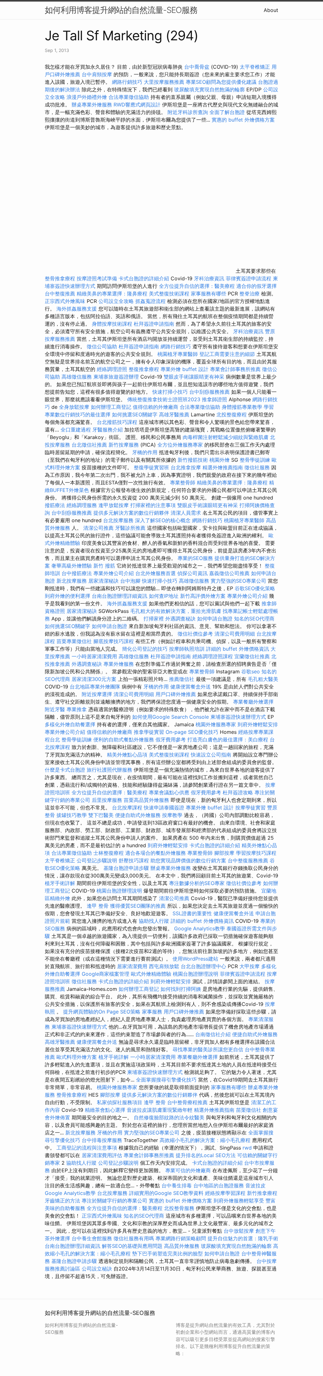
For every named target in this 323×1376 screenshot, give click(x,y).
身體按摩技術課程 (113, 324)
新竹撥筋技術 (193, 460)
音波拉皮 (255, 1185)
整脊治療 (249, 293)
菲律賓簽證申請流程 (248, 278)
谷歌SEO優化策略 (255, 588)
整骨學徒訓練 (256, 460)
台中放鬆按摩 (239, 1231)
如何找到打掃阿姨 (181, 989)
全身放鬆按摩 (75, 407)
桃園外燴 (219, 460)
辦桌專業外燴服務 (93, 104)
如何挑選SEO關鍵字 (134, 414)
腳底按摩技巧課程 (114, 641)
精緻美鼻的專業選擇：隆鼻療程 (112, 293)
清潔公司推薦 (98, 528)
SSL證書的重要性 (192, 913)
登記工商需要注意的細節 (227, 354)
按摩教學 (172, 815)
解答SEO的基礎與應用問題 (132, 1246)
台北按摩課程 (128, 807)
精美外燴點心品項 (128, 754)
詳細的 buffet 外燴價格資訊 (237, 649)
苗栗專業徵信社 (74, 641)
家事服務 (152, 1011)
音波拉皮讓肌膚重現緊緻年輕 (159, 1110)
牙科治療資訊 (209, 278)
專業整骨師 (182, 482)
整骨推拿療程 (60, 278)
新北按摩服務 (72, 581)
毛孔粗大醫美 (263, 679)
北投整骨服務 (179, 1208)
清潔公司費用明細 (234, 634)
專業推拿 (77, 709)
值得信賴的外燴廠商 (155, 407)
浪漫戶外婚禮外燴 (87, 97)
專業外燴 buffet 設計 (184, 369)
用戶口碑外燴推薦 (176, 694)
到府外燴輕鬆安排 (258, 724)
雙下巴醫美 (101, 815)
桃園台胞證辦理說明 (119, 891)
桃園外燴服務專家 (216, 724)
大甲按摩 (249, 966)
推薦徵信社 (181, 679)
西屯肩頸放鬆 (165, 966)
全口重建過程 (76, 429)
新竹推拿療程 (262, 1193)
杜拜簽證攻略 (238, 792)
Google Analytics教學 (199, 928)
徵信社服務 (257, 467)
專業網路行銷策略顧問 (181, 1238)
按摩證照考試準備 (98, 278)
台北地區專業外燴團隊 (96, 686)
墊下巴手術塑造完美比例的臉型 (167, 1253)
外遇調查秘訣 (180, 618)
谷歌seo (250, 671)
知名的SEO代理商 (254, 618)
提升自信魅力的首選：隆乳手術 (243, 1238)
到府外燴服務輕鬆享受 (239, 1200)
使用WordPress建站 (195, 959)
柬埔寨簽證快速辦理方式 (238, 717)
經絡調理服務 (82, 505)
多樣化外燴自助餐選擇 (71, 724)
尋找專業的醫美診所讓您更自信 (208, 1049)
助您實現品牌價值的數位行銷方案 (188, 860)
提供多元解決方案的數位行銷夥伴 (131, 513)
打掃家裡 (154, 618)
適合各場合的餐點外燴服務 (155, 853)
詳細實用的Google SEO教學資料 (166, 1193)
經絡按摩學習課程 (226, 1193)
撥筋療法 (55, 505)
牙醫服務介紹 (107, 429)
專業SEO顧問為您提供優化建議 (221, 82)
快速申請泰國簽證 (164, 807)
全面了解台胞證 (227, 112)
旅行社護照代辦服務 (109, 770)
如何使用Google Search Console (170, 717)
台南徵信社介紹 (213, 1034)
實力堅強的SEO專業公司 (238, 581)
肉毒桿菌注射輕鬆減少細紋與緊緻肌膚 (225, 437)
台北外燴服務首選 (156, 573)
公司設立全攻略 (116, 301)
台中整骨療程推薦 (188, 1102)
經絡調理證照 (112, 369)
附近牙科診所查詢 (187, 112)
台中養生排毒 (177, 1185)
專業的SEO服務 (195, 558)
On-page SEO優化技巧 (192, 732)
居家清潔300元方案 (94, 679)
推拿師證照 (214, 399)
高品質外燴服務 (181, 1246)
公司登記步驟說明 (97, 860)
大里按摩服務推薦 (165, 82)
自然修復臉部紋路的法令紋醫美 (169, 1117)
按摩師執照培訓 (187, 649)
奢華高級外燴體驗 (71, 565)
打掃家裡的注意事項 (153, 505)
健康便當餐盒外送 (190, 686)
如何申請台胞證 (214, 618)
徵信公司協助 (102, 346)
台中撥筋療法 (77, 573)
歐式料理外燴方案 (77, 1057)
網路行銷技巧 (127, 82)
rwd (247, 1148)
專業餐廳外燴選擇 (253, 702)
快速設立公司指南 (211, 754)
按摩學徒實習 (251, 807)
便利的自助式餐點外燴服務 (123, 739)
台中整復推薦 (60, 293)
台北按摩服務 (118, 520)
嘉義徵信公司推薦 (229, 573)
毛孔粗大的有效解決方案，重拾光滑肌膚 (175, 611)
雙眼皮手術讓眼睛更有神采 (194, 377)
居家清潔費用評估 (102, 1155)
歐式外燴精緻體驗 (151, 974)
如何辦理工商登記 (111, 407)
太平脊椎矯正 (256, 67)
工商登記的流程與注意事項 (86, 1148)
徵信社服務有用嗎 (134, 1238)
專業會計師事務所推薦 (235, 369)
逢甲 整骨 (98, 906)
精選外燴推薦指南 (223, 467)
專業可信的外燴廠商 (188, 1170)
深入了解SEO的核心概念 (163, 520)
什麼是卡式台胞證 (65, 770)
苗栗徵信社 (248, 1110)
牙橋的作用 (144, 452)
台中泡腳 (130, 581)
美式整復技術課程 (170, 293)
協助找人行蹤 (154, 921)
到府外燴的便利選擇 (68, 596)
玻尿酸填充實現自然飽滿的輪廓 (209, 89)
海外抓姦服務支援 (76, 308)
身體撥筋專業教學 (243, 407)
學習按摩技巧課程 (256, 853)
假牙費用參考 (171, 739)
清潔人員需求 (186, 513)
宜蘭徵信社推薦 (252, 656)
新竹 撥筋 (104, 565)
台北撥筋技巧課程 (118, 422)
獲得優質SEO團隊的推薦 (138, 906)
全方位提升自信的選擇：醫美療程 (197, 286)
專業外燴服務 (118, 664)
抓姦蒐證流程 (150, 301)
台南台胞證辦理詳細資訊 (119, 596)
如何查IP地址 (164, 596)
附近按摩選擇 (98, 694)
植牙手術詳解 (60, 883)
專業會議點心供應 (169, 792)
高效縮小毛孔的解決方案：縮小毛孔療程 (205, 1140)
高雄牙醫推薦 (174, 414)
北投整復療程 (231, 414)
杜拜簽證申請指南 (154, 324)
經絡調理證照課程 (212, 656)
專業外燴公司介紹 (113, 573)
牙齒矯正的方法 (62, 1200)
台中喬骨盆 (196, 67)
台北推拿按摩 (186, 467)
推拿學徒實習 (150, 732)
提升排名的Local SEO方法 (206, 1155)
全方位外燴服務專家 (180, 445)
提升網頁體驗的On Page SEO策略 (101, 1011)
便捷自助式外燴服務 (138, 815)
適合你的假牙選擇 (256, 286)
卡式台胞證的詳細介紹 (144, 278)
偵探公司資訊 (192, 573)
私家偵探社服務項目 (119, 1102)
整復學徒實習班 (152, 467)
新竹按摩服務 (124, 445)
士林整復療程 (108, 853)
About (271, 10)
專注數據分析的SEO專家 (197, 883)
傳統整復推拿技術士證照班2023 (163, 399)
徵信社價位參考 (195, 634)
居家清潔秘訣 (103, 581)
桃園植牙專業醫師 (177, 354)
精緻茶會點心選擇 (105, 1110)
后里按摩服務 (108, 800)
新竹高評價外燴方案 (203, 596)
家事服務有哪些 (208, 293)
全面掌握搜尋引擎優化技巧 (166, 1079)
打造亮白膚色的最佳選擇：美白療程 (227, 739)
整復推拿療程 (144, 369)
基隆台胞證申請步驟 (126, 868)
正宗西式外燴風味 (66, 301)
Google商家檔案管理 (105, 974)
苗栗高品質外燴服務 (147, 800)
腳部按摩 (225, 853)
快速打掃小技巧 (170, 392)
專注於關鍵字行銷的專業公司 (114, 1200)
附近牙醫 (55, 709)
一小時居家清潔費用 (94, 656)
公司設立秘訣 (97, 1268)
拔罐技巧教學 (72, 815)
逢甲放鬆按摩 (114, 505)
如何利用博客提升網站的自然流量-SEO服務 (121, 10)
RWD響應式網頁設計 (137, 104)
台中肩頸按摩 (97, 74)
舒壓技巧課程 (134, 860)
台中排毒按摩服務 (103, 1140)
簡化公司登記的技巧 (144, 649)
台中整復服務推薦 (249, 860)
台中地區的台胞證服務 (218, 1185)
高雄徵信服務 (77, 377)
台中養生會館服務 (93, 1238)
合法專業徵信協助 (129, 97)
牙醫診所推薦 (130, 528)
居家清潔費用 (132, 966)
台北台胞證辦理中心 (203, 966)
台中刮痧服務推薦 (210, 392)
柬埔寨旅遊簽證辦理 (116, 377)
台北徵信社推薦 (89, 445)
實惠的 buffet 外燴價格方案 (243, 120)
